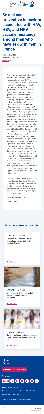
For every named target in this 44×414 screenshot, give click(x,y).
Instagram (37, 381)
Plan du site (16, 395)
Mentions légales (7, 387)
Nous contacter (6, 395)
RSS (7, 381)
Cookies (16, 387)
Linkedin (27, 381)
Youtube (22, 381)
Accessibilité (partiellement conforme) (13, 391)
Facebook (17, 381)
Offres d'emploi (30, 391)
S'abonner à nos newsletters (14, 370)
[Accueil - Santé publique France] (22, 4)
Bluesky (32, 381)
